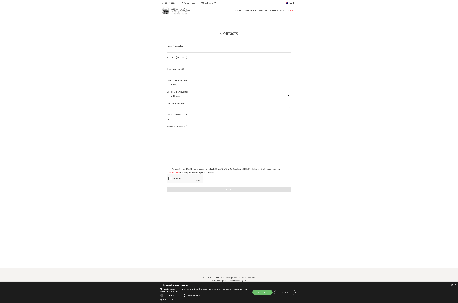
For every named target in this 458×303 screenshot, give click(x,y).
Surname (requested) (177, 57)
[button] (204, 299)
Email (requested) (175, 69)
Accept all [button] (262, 292)
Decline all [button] (285, 292)
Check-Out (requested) (178, 92)
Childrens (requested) (177, 114)
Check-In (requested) (177, 80)
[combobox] (452, 285)
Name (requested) (175, 46)
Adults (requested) (176, 103)
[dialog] (229, 292)
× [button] (455, 285)
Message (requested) (177, 126)
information (174, 172)
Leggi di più (174, 291)
